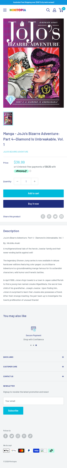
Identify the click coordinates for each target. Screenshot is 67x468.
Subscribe (13, 410)
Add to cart (33, 193)
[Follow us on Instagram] (18, 436)
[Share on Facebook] (43, 216)
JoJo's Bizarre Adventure (15, 152)
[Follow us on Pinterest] (24, 436)
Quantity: (7, 181)
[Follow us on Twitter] (11, 436)
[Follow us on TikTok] (30, 436)
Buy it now (33, 203)
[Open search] (48, 10)
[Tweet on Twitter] (55, 216)
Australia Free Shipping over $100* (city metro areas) (33, 2)
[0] (61, 10)
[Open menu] (5, 10)
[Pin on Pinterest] (49, 216)
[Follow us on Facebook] (5, 436)
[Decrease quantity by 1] (17, 181)
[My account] (54, 10)
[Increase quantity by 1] (34, 181)
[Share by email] (61, 216)
